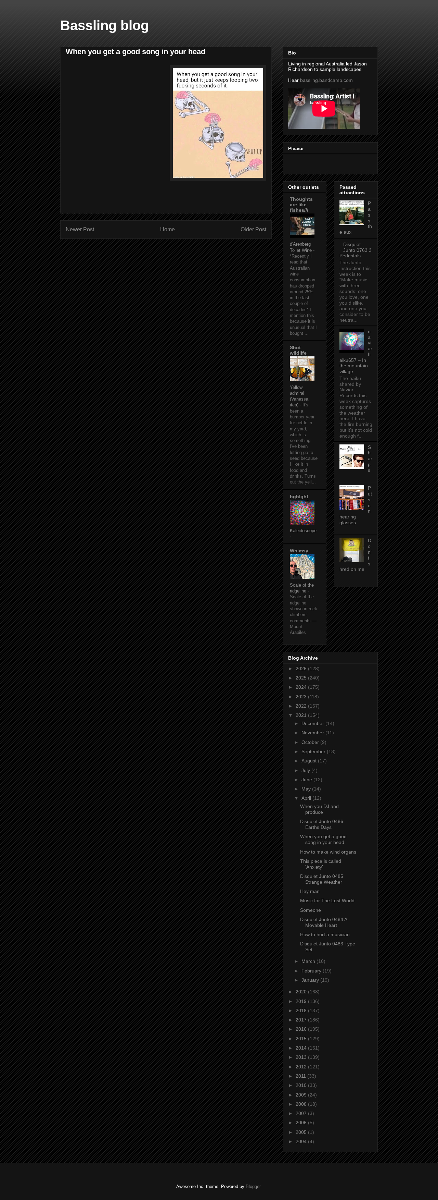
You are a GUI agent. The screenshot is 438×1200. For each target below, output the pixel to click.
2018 (302, 1010)
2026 (302, 668)
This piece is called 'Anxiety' (320, 864)
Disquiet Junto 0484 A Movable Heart (323, 922)
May (306, 789)
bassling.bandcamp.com (326, 80)
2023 (302, 696)
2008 (302, 1104)
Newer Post (80, 229)
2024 (302, 687)
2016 (302, 1029)
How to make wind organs (328, 852)
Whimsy (299, 550)
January (310, 980)
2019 (302, 1001)
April (306, 798)
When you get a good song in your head (323, 839)
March (309, 961)
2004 (302, 1141)
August (309, 760)
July (306, 770)
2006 (302, 1122)
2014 (302, 1048)
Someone (310, 910)
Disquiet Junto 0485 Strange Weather (321, 879)
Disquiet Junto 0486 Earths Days (321, 824)
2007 (302, 1113)
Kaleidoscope (303, 530)
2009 (302, 1095)
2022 (302, 706)
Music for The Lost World (327, 900)
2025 (302, 678)
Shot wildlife (298, 350)
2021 (302, 715)
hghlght (299, 496)
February (312, 971)
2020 (302, 991)
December (313, 723)
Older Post (253, 229)
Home (167, 229)
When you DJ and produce (319, 809)
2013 (302, 1057)
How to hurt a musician (325, 934)
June (307, 779)
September (314, 751)
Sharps (370, 458)
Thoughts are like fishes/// (301, 204)
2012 (302, 1066)
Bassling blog (104, 25)
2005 (302, 1132)
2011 (301, 1076)
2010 (302, 1085)
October (310, 742)
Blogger (253, 1186)
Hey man (310, 891)
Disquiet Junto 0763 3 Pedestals (355, 250)
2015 (302, 1038)
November (313, 732)
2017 (302, 1020)
